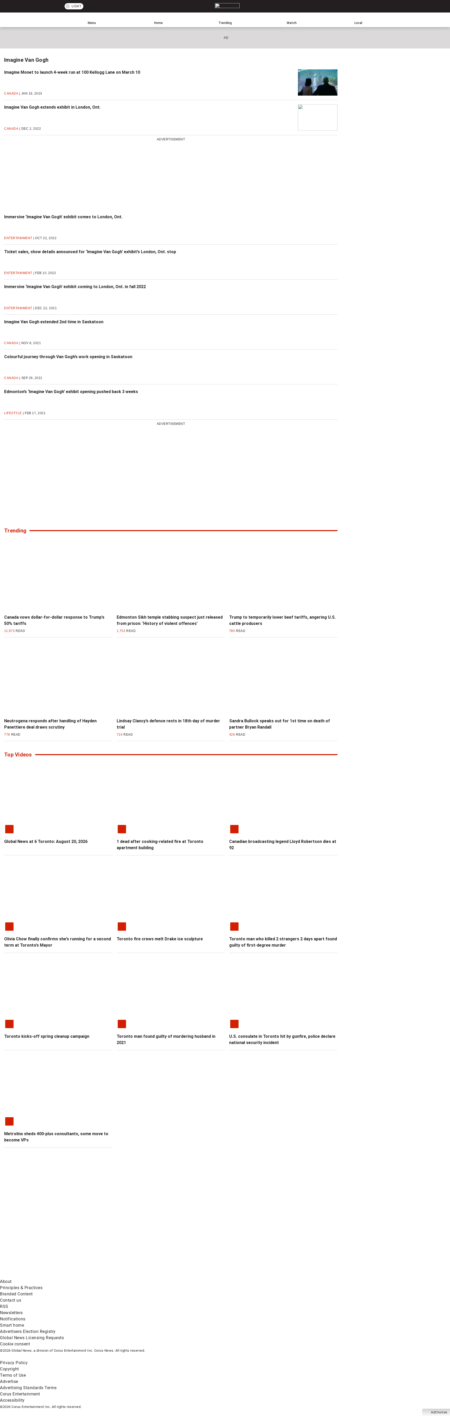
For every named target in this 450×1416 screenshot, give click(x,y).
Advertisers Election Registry (28, 1331)
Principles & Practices (21, 1287)
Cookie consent (15, 1344)
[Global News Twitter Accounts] (119, 1234)
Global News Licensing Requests (32, 1337)
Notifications (13, 1318)
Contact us (10, 1300)
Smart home (12, 1325)
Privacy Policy (14, 1362)
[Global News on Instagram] (277, 1234)
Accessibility (12, 1400)
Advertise (9, 1381)
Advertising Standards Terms (28, 1387)
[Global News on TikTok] (119, 1275)
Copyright (9, 1369)
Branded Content (16, 1293)
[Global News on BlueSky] (277, 1275)
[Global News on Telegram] (198, 1275)
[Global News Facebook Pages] (39, 1234)
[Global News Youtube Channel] (198, 1234)
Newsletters (11, 1312)
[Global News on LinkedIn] (39, 1275)
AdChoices (439, 1412)
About (6, 1281)
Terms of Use (13, 1375)
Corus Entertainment (20, 1394)
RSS (4, 1306)
